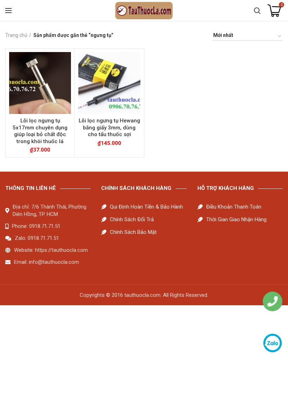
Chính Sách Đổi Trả (132, 219)
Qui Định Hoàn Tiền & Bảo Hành (146, 207)
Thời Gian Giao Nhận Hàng (236, 219)
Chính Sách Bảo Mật (133, 232)
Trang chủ (16, 35)
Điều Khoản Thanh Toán (233, 207)
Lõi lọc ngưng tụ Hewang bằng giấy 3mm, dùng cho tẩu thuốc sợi (109, 127)
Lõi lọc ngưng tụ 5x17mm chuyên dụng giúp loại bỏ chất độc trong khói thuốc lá (40, 131)
